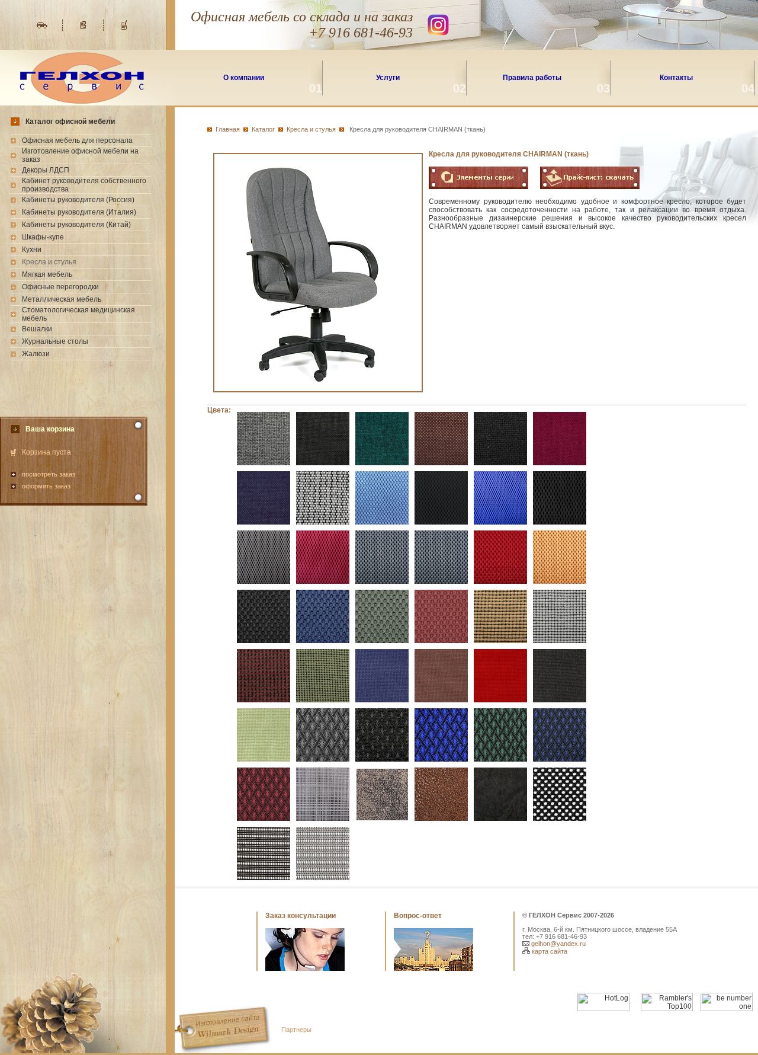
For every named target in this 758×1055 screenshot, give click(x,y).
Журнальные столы (55, 341)
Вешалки (37, 329)
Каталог (263, 129)
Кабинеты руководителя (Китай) (76, 224)
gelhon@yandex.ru (557, 943)
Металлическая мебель (61, 299)
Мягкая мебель (47, 274)
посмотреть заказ (48, 474)
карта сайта (548, 951)
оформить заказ (46, 486)
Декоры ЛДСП (45, 170)
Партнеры (296, 1029)
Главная (228, 129)
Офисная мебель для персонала (77, 140)
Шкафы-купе (43, 237)
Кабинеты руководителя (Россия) (78, 200)
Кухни (31, 249)
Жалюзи (36, 354)
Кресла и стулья (311, 129)
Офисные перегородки (60, 287)
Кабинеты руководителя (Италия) (79, 212)
